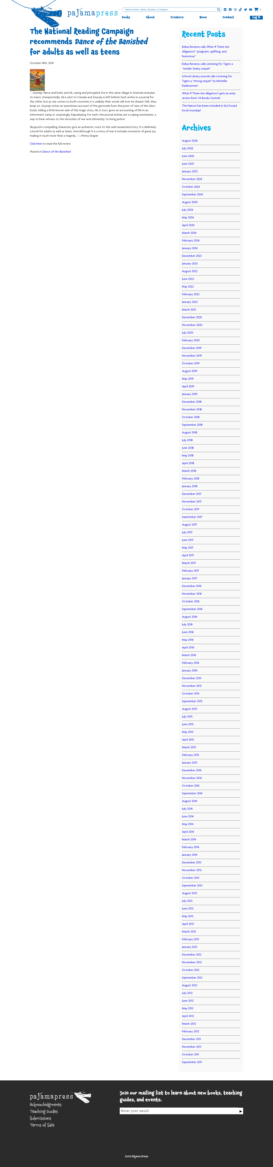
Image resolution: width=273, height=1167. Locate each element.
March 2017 (189, 563)
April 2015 (188, 739)
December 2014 (191, 770)
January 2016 (189, 670)
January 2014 (189, 855)
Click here (36, 143)
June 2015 (188, 724)
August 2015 (189, 709)
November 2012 (192, 962)
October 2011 (190, 1054)
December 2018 (191, 402)
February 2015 (190, 755)
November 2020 (192, 325)
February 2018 (190, 478)
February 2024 (190, 240)
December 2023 (192, 256)
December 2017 (191, 494)
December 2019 (191, 348)
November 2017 (192, 501)
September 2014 (192, 793)
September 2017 (192, 517)
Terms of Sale (42, 1126)
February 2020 (191, 340)
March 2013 (189, 931)
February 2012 (190, 1031)
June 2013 (188, 908)
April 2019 (188, 386)
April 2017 (188, 555)
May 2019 (188, 379)
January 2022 (190, 302)
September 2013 (192, 885)
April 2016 (188, 647)
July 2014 (187, 809)
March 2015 (189, 747)
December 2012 (191, 954)
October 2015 (190, 693)
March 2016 (189, 655)
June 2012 (188, 1000)
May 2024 (188, 217)
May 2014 (187, 824)
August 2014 (189, 801)
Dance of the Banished (56, 151)
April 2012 (188, 1016)
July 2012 (187, 993)
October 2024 (191, 187)
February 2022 (190, 294)
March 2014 (189, 839)
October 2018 (190, 417)
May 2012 (187, 1008)
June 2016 (188, 632)
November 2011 (191, 1047)
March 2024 (189, 233)
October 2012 (190, 970)
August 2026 (190, 140)
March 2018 (189, 471)
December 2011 (191, 1039)
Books (126, 17)
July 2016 (187, 624)
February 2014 (190, 847)
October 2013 (190, 878)
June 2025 (188, 164)
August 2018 (189, 432)
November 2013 (192, 870)
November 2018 (192, 409)
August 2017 (189, 524)
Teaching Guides (44, 1112)
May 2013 (187, 916)
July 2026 (187, 148)
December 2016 (191, 586)
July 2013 (187, 901)
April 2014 (188, 832)
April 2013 (188, 924)
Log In (256, 17)
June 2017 (188, 540)
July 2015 (187, 716)
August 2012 (189, 985)
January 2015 (189, 762)
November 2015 (192, 686)
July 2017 (187, 532)
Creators (177, 17)
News (203, 17)
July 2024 (187, 210)
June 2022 (188, 279)
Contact (228, 17)
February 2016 (190, 663)
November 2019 (192, 355)
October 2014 (190, 785)
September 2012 (192, 977)
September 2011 (192, 1062)
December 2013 (191, 862)
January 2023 (190, 263)
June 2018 (188, 448)
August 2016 (189, 617)
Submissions (40, 1119)
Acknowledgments (46, 1105)
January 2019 (189, 394)
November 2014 (192, 778)
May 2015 (187, 732)
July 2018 (187, 440)
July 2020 (187, 332)
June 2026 (188, 156)
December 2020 (192, 317)
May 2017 (187, 547)
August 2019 (189, 371)
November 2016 (192, 594)
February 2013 (190, 939)
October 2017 (190, 509)
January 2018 (189, 486)
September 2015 (192, 701)
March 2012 (189, 1024)
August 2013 (189, 893)
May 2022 (188, 286)
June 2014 (188, 816)
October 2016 (190, 601)
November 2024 (192, 179)
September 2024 (192, 194)
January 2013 (189, 947)
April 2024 (188, 225)
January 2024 (190, 248)
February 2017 (190, 570)
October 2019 (190, 363)
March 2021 (189, 309)
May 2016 (188, 640)
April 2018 (188, 463)
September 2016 (192, 609)
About (150, 17)
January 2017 (189, 578)
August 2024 (189, 202)
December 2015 (191, 678)
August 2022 (189, 271)
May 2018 (188, 455)
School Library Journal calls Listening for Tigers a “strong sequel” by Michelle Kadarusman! (207, 81)
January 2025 (190, 171)
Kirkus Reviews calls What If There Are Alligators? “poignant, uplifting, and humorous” (205, 52)
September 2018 (192, 425)
